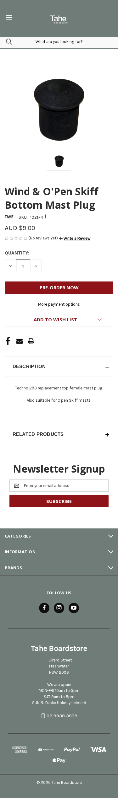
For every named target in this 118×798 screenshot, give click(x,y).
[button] (74, 238)
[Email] (19, 341)
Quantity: (17, 253)
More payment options (59, 304)
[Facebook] (8, 341)
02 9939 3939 (62, 716)
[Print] (31, 341)
